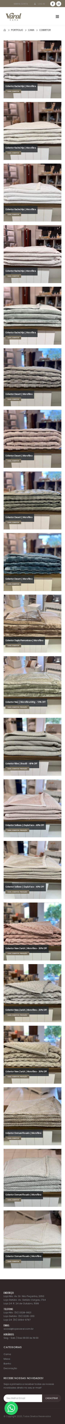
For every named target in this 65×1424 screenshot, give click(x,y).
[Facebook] (52, 3)
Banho (7, 1363)
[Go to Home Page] (5, 30)
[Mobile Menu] (57, 17)
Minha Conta (21, 4)
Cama (7, 1354)
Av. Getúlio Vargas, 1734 (32, 1300)
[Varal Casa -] (13, 16)
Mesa (7, 1359)
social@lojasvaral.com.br (19, 1329)
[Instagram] (58, 3)
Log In (41, 4)
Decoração (10, 1368)
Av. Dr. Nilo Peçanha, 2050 (29, 1296)
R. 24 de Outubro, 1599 (26, 1303)
